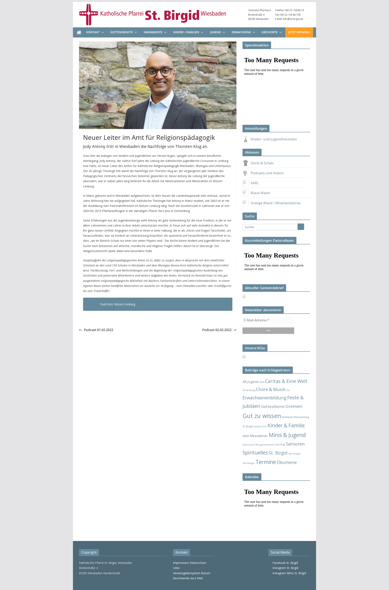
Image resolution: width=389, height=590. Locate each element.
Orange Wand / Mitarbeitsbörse (275, 203)
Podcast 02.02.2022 (217, 330)
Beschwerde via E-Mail (188, 578)
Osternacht (248, 444)
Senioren (295, 444)
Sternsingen (294, 453)
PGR (277, 444)
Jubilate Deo (260, 426)
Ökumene (287, 462)
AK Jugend (251, 381)
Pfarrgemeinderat (265, 444)
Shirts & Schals (262, 163)
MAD (246, 436)
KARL (255, 183)
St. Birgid (278, 453)
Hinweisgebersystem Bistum (191, 573)
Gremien (294, 406)
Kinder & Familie (286, 425)
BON (261, 382)
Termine (265, 462)
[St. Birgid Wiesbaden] (79, 32)
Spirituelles (255, 452)
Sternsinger (249, 463)
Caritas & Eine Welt (286, 381)
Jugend (215, 32)
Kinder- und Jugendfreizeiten (274, 139)
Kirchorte (270, 32)
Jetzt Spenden (299, 32)
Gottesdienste (121, 32)
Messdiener (259, 436)
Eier (288, 390)
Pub (282, 444)
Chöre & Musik (270, 389)
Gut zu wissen (262, 416)
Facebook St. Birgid (284, 563)
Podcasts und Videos (267, 173)
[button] (101, 32)
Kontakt (92, 32)
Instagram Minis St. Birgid (288, 573)
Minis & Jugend (287, 435)
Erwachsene (241, 32)
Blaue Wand (260, 192)
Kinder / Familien (186, 32)
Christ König (249, 390)
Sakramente (153, 32)
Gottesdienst (273, 406)
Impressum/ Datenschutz (189, 563)
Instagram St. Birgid (284, 568)
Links (176, 568)
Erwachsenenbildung (264, 397)
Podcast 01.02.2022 (98, 330)
